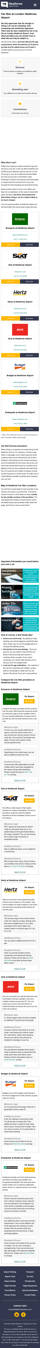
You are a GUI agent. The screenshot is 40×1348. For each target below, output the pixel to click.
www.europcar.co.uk (20, 235)
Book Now (29, 244)
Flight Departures (30, 1285)
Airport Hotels (10, 1281)
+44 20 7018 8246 (20, 276)
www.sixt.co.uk (20, 271)
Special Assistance (30, 1290)
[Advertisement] (20, 139)
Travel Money (10, 1290)
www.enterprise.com (20, 419)
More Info (10, 244)
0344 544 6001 (10, 1059)
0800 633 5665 (28, 1253)
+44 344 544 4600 (20, 386)
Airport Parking (10, 1272)
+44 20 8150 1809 (20, 423)
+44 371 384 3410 (20, 239)
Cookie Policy (30, 1295)
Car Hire (30, 1276)
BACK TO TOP (20, 780)
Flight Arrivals (10, 1285)
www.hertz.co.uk (20, 308)
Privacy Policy (10, 1295)
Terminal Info (30, 1281)
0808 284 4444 (18, 1144)
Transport (30, 1272)
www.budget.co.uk (20, 382)
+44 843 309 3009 (20, 313)
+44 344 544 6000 (20, 350)
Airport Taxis (10, 1276)
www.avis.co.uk (20, 345)
